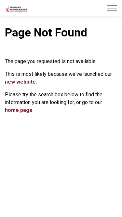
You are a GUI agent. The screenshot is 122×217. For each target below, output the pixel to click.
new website (20, 82)
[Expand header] (112, 8)
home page (19, 110)
